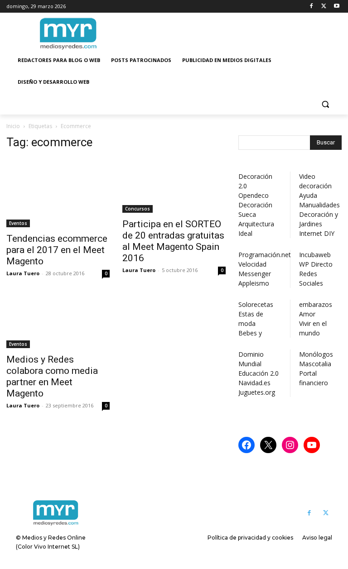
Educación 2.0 (258, 373)
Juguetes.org (256, 392)
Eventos (18, 223)
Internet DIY (316, 233)
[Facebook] (311, 6)
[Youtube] (336, 6)
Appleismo (253, 283)
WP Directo (316, 264)
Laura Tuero (22, 273)
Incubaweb (315, 254)
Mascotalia (315, 363)
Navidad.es (254, 382)
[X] (324, 6)
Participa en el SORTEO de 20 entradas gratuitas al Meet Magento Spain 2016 (173, 241)
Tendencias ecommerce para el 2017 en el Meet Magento (56, 250)
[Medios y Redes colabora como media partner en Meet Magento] (58, 322)
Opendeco (253, 195)
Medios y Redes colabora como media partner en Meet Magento (52, 376)
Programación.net (264, 254)
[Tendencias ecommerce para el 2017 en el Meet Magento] (58, 192)
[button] (325, 104)
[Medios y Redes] (55, 512)
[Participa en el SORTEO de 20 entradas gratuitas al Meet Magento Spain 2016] (174, 185)
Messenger (254, 273)
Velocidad (252, 264)
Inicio (13, 126)
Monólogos (316, 354)
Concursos (137, 209)
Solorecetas (255, 304)
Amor (307, 314)
